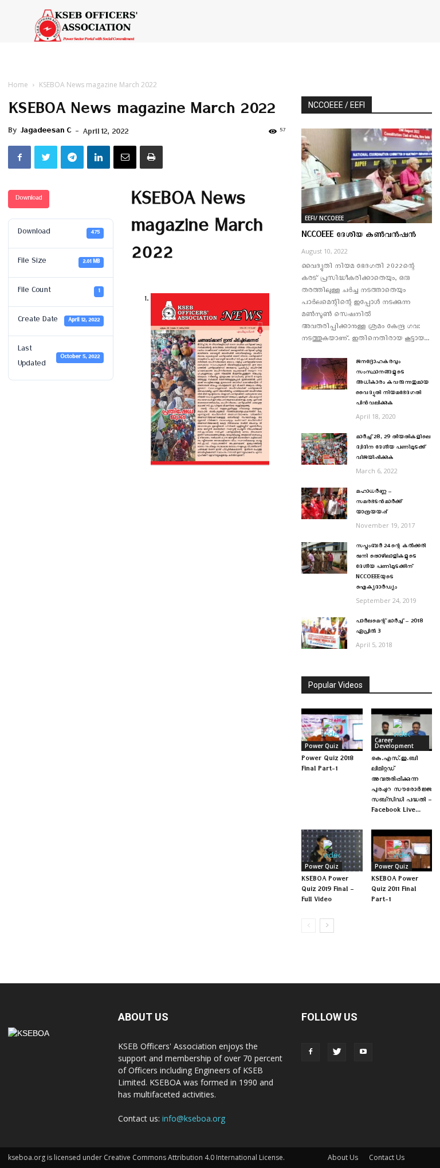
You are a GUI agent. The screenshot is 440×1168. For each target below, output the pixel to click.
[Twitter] (337, 1052)
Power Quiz (322, 746)
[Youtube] (363, 1052)
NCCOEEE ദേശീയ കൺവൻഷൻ (358, 236)
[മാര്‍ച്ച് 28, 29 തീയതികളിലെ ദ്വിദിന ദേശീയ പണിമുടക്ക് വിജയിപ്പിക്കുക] (324, 449)
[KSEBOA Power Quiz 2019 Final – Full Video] (332, 850)
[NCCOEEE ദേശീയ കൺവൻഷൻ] (366, 176)
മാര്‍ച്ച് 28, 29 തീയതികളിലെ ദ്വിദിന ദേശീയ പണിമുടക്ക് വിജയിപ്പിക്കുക (393, 449)
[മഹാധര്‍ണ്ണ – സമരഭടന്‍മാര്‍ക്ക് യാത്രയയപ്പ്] (324, 503)
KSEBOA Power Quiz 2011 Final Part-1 (394, 890)
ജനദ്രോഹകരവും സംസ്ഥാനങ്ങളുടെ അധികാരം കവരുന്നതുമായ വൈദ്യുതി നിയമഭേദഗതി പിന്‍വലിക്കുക (392, 384)
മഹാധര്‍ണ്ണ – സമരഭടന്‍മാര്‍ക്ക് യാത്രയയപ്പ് (379, 503)
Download (28, 199)
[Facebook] (310, 1052)
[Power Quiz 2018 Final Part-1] (332, 729)
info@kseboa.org (193, 1118)
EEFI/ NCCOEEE (324, 218)
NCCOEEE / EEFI (336, 105)
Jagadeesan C (45, 132)
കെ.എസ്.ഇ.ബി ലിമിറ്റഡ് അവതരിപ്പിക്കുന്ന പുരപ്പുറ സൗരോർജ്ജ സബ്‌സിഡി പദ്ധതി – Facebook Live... (401, 785)
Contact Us (386, 1157)
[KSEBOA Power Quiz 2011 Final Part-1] (402, 850)
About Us (343, 1157)
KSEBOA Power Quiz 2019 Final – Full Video (327, 890)
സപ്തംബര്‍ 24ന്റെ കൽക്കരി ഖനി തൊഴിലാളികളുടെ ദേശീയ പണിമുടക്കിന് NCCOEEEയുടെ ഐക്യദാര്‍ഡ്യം (391, 568)
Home (18, 84)
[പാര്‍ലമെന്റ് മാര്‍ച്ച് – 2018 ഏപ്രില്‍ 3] (324, 633)
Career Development (394, 743)
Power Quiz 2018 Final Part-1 (327, 765)
